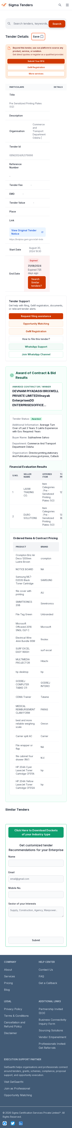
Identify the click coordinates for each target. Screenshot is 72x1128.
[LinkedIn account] (21, 1123)
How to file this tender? (36, 339)
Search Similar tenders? (36, 282)
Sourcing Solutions (51, 1030)
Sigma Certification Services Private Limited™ (36, 1112)
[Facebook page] (5, 1123)
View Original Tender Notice (24, 232)
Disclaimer (10, 1033)
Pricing (8, 983)
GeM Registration (36, 67)
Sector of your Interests (22, 903)
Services (9, 976)
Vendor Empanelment (52, 1037)
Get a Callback (48, 983)
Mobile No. (14, 888)
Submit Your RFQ (36, 61)
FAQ (41, 976)
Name (11, 856)
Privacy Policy (13, 1009)
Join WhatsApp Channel (36, 354)
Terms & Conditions (16, 1015)
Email (11, 872)
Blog (7, 989)
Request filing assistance (36, 316)
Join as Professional (17, 1088)
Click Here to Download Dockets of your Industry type (36, 832)
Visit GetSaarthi (13, 1081)
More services (36, 73)
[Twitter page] (13, 1123)
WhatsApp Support (36, 346)
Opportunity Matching (36, 323)
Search (57, 23)
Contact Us (46, 969)
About (8, 969)
